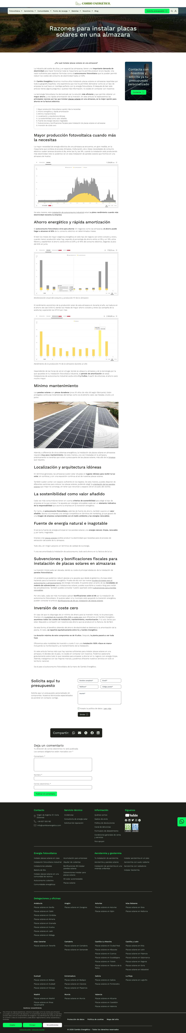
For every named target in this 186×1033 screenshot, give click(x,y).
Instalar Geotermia (132, 870)
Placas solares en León (135, 950)
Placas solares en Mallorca (137, 911)
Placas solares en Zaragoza (76, 907)
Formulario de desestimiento (106, 831)
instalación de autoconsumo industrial (68, 212)
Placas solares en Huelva (44, 927)
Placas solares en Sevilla (44, 907)
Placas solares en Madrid (44, 998)
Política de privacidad (38, 1029)
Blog (96, 11)
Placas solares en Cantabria (76, 946)
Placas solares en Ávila (135, 946)
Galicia (98, 976)
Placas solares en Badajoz (75, 980)
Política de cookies (25, 1029)
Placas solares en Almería (44, 919)
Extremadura (70, 976)
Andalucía (38, 903)
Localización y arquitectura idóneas (50, 116)
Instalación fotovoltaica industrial (48, 862)
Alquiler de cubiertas (72, 862)
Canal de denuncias (103, 827)
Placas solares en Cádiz (43, 911)
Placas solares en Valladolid (137, 969)
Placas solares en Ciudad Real (107, 946)
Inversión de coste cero (46, 125)
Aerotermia (28, 11)
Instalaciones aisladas (43, 866)
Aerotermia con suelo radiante (136, 862)
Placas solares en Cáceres (75, 984)
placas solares (51, 538)
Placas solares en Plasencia (76, 988)
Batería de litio (40, 870)
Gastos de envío (101, 819)
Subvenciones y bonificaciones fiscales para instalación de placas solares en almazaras (70, 123)
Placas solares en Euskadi (44, 984)
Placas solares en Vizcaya (44, 988)
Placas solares (69, 883)
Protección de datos (75, 1019)
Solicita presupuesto (155, 11)
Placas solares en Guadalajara (107, 957)
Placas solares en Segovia (136, 961)
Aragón (67, 903)
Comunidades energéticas (44, 884)
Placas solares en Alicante (106, 998)
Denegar (32, 1025)
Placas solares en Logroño (136, 980)
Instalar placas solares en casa (46, 858)
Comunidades (43, 11)
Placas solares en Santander (76, 950)
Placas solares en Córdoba (45, 915)
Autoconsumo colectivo (44, 880)
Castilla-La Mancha (103, 942)
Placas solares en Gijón (104, 911)
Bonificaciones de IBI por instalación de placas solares (80, 601)
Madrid (37, 994)
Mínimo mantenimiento (46, 114)
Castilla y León (132, 942)
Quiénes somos (101, 815)
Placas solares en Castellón (106, 1002)
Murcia (67, 994)
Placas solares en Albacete (106, 950)
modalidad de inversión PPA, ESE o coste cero (63, 617)
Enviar (82, 714)
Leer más (107, 708)
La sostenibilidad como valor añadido (51, 118)
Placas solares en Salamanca (138, 957)
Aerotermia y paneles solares (107, 862)
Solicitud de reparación (73, 823)
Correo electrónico (42, 784)
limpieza (111, 457)
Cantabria (69, 942)
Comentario (39, 756)
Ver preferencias (52, 1025)
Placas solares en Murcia (75, 998)
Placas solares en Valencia (106, 1006)
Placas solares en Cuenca (105, 954)
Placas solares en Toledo (105, 961)
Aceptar (12, 1025)
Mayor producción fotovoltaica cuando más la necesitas (58, 109)
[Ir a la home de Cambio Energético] (93, 4)
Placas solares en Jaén (43, 931)
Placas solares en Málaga (44, 935)
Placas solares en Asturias (106, 907)
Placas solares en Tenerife (44, 946)
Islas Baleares (131, 903)
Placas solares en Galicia (105, 980)
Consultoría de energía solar (75, 819)
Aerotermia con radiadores (135, 866)
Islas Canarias (40, 942)
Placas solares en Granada (45, 923)
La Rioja (129, 976)
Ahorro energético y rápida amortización (52, 111)
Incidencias (68, 815)
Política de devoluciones (105, 823)
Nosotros (86, 11)
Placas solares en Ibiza (135, 907)
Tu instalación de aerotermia (106, 858)
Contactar (137, 92)
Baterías (75, 11)
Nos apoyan (99, 841)
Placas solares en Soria (135, 965)
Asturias (98, 903)
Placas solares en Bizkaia (44, 980)
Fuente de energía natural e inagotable (52, 121)
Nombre (38, 775)
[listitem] (73, 732)
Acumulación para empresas (75, 858)
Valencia (98, 994)
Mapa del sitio (113, 1019)
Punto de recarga (60, 11)
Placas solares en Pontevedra (107, 984)
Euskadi (37, 976)
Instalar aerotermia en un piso (136, 858)
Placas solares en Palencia (137, 954)
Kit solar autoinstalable (73, 879)
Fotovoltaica (14, 11)
